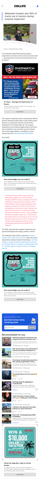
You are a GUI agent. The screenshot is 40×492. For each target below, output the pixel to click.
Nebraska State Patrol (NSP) (23, 133)
